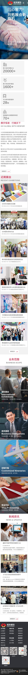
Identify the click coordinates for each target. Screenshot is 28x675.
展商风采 (20, 635)
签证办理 (3, 645)
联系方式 (20, 640)
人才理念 (11, 640)
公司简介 (3, 631)
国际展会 (11, 631)
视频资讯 (20, 633)
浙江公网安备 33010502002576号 (23, 671)
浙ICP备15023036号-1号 (7, 669)
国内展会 (11, 633)
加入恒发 (11, 642)
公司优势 (3, 633)
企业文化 (3, 635)
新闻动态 (20, 631)
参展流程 (3, 640)
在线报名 (20, 642)
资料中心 (3, 642)
